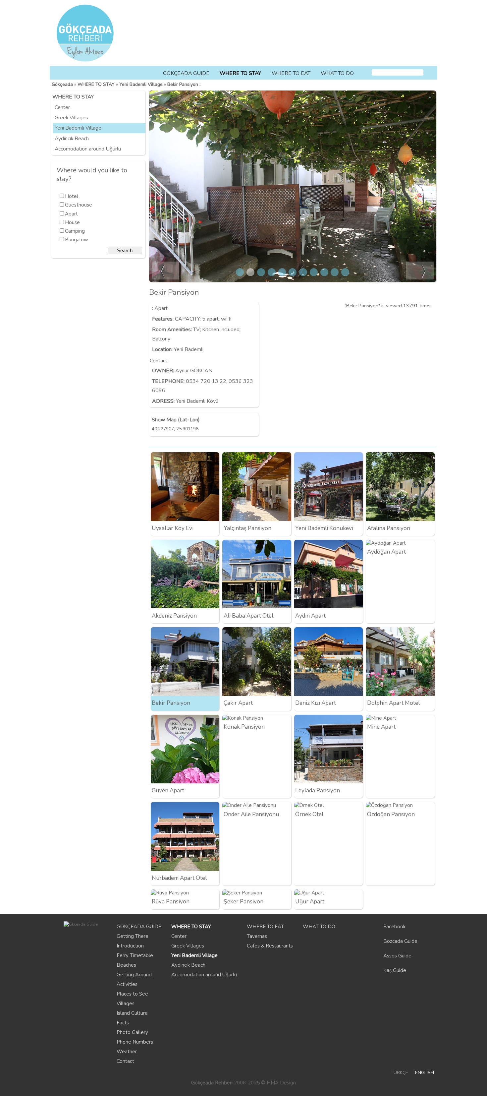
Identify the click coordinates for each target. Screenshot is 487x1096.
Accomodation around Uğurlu (88, 148)
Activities (127, 984)
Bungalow (76, 239)
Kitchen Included (221, 329)
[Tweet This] (418, 319)
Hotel (71, 196)
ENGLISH (424, 1072)
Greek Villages (71, 117)
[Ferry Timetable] (405, 58)
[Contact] (430, 58)
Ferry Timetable (135, 955)
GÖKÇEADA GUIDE (186, 73)
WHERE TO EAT (291, 73)
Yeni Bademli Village (141, 84)
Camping (75, 231)
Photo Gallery (132, 1032)
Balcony (161, 338)
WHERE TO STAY (240, 73)
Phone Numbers (135, 1042)
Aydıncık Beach (72, 138)
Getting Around (134, 974)
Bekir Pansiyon (182, 84)
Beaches (126, 965)
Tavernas (257, 936)
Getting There (132, 936)
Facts (123, 1022)
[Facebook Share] (430, 319)
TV (196, 329)
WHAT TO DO (337, 73)
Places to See (132, 994)
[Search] (429, 72)
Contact (125, 1061)
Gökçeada (62, 84)
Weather (127, 1051)
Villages (126, 1003)
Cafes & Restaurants (270, 946)
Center (62, 107)
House (72, 222)
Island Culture (132, 1013)
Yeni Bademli (188, 349)
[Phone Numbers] (417, 58)
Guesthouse (78, 205)
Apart (71, 214)
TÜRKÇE (399, 1072)
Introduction (130, 946)
